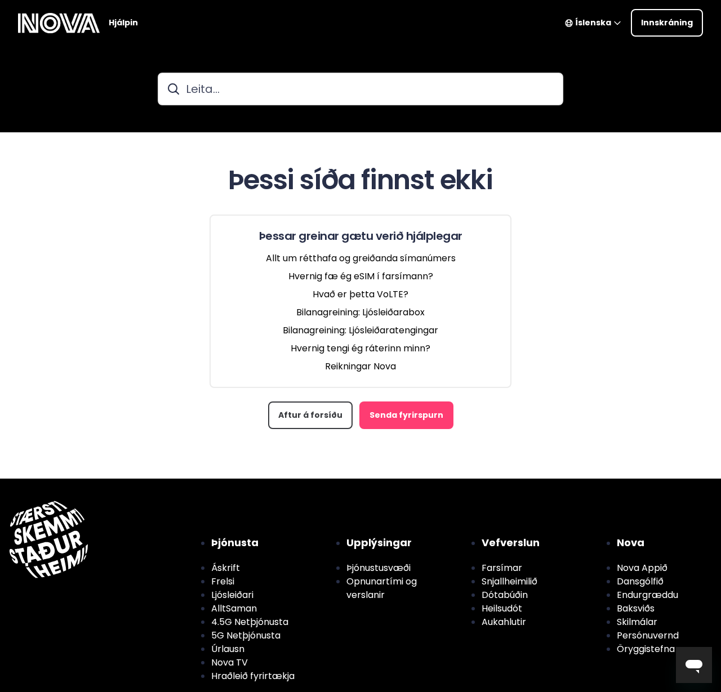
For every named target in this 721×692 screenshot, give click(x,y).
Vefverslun (511, 542)
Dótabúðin (505, 594)
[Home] (59, 23)
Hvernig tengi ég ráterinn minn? (360, 348)
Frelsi (222, 581)
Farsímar (502, 567)
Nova (630, 542)
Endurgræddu (647, 594)
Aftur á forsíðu (310, 415)
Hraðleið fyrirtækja (253, 675)
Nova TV (229, 662)
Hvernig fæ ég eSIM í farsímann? (360, 276)
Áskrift (225, 567)
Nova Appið (642, 567)
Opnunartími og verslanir (381, 588)
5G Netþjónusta (246, 635)
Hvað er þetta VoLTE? (360, 294)
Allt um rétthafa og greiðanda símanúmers (361, 258)
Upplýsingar (379, 542)
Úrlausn (227, 648)
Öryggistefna (646, 648)
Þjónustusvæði (378, 567)
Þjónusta (235, 542)
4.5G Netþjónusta (249, 621)
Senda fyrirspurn (406, 415)
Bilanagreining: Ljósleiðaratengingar (360, 330)
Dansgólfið (640, 581)
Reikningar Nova (360, 366)
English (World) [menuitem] (72, 485)
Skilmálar (637, 621)
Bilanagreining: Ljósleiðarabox (360, 312)
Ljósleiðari (232, 594)
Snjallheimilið (509, 581)
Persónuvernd (648, 635)
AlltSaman (234, 608)
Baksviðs (636, 608)
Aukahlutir (504, 621)
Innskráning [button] (667, 22)
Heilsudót (502, 608)
